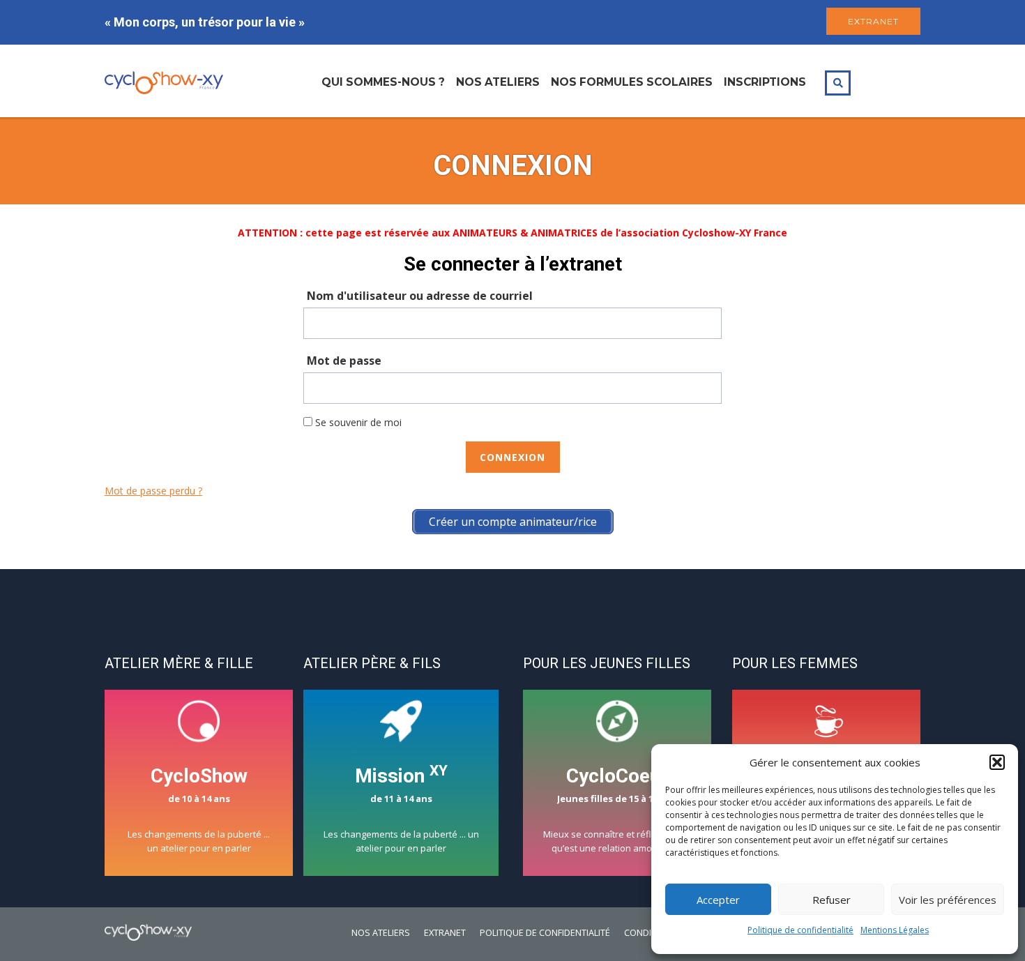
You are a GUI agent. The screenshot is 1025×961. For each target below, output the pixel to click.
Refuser (831, 900)
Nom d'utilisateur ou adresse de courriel (420, 295)
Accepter (718, 900)
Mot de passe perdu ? (153, 490)
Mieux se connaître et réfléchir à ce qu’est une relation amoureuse (617, 809)
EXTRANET (873, 21)
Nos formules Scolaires (632, 82)
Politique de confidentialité (800, 930)
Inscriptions (765, 82)
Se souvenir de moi (357, 422)
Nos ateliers (498, 82)
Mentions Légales (894, 930)
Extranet (445, 933)
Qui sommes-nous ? (383, 82)
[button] (997, 762)
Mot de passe (344, 360)
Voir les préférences (947, 900)
